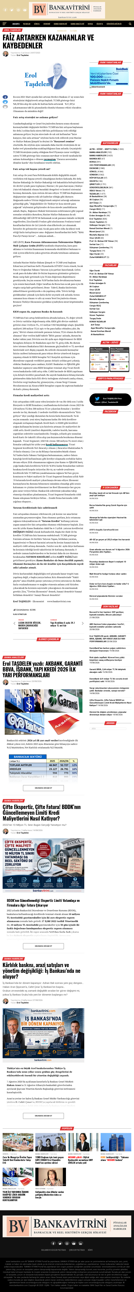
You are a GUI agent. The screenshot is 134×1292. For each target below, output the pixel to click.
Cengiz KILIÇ (95, 209)
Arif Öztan (94, 203)
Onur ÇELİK (95, 238)
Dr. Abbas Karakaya (98, 212)
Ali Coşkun (94, 200)
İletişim (73, 30)
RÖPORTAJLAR (96, 178)
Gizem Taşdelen (97, 222)
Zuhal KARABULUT (98, 257)
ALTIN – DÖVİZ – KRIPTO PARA (103, 149)
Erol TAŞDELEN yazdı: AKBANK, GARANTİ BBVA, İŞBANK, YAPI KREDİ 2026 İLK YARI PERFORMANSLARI (108, 639)
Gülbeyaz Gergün (97, 225)
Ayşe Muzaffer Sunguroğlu (102, 206)
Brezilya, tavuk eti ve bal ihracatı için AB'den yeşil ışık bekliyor (109, 494)
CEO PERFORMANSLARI (100, 165)
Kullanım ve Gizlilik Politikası (53, 1250)
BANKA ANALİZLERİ (77, 23)
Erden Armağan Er (98, 216)
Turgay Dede (95, 318)
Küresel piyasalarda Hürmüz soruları (106, 596)
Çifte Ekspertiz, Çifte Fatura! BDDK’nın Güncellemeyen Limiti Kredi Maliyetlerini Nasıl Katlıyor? (110, 703)
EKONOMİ (46, 23)
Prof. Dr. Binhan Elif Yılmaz (102, 241)
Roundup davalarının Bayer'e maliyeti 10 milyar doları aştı (108, 563)
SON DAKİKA (112, 487)
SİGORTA (99, 23)
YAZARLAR (26, 23)
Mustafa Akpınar (97, 235)
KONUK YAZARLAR (98, 322)
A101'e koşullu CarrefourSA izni (104, 530)
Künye (90, 1250)
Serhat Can (95, 244)
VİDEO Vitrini (95, 191)
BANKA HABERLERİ (60, 23)
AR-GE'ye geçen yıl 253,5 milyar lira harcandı (110, 540)
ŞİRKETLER (95, 184)
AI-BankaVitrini (96, 196)
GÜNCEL (37, 23)
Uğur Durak (95, 254)
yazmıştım (50, 159)
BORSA (90, 23)
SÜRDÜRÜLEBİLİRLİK (114, 23)
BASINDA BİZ (62, 30)
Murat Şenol (95, 232)
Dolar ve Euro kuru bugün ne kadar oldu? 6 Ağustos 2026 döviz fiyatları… (109, 585)
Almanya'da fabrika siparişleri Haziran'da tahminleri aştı (108, 519)
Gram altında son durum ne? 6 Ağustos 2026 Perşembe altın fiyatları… (110, 550)
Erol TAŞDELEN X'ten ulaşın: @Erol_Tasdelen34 (108, 400)
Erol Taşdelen (23, 55)
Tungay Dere (95, 251)
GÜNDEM (94, 175)
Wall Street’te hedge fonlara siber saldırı (109, 574)
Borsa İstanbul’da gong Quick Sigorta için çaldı (108, 506)
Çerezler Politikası (77, 1250)
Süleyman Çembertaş (99, 247)
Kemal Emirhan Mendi (100, 228)
